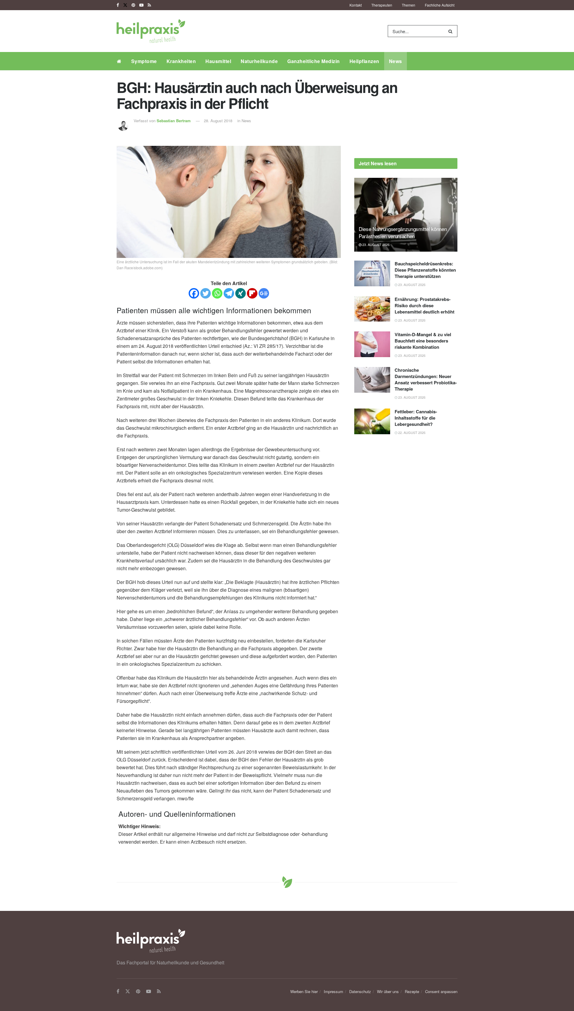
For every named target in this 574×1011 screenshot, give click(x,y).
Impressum (333, 991)
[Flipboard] (252, 293)
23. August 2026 (375, 244)
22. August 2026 (411, 432)
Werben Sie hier (304, 991)
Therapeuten (381, 4)
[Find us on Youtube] (141, 5)
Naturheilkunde (259, 61)
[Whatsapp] (217, 293)
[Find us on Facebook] (118, 5)
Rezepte (412, 991)
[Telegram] (229, 293)
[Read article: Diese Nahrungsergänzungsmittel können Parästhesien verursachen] (405, 215)
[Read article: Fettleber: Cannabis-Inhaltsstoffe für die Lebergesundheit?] (372, 421)
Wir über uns (388, 991)
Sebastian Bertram (174, 120)
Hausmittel (218, 61)
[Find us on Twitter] (125, 5)
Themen (408, 4)
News (395, 61)
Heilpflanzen (364, 61)
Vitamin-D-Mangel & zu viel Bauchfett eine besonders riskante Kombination (423, 340)
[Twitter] (205, 293)
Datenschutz (360, 991)
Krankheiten (181, 61)
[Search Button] (451, 31)
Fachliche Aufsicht (439, 4)
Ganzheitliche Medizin (313, 61)
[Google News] (264, 293)
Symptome (144, 61)
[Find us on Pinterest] (133, 5)
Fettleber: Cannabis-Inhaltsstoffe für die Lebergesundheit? (416, 417)
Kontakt (355, 4)
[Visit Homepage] (151, 31)
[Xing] (240, 293)
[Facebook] (194, 293)
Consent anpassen (441, 991)
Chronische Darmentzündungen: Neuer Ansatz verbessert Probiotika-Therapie (426, 379)
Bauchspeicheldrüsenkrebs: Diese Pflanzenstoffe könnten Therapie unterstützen (425, 269)
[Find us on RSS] (149, 5)
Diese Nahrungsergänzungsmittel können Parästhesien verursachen (403, 232)
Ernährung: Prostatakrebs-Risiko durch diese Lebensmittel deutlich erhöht (424, 305)
